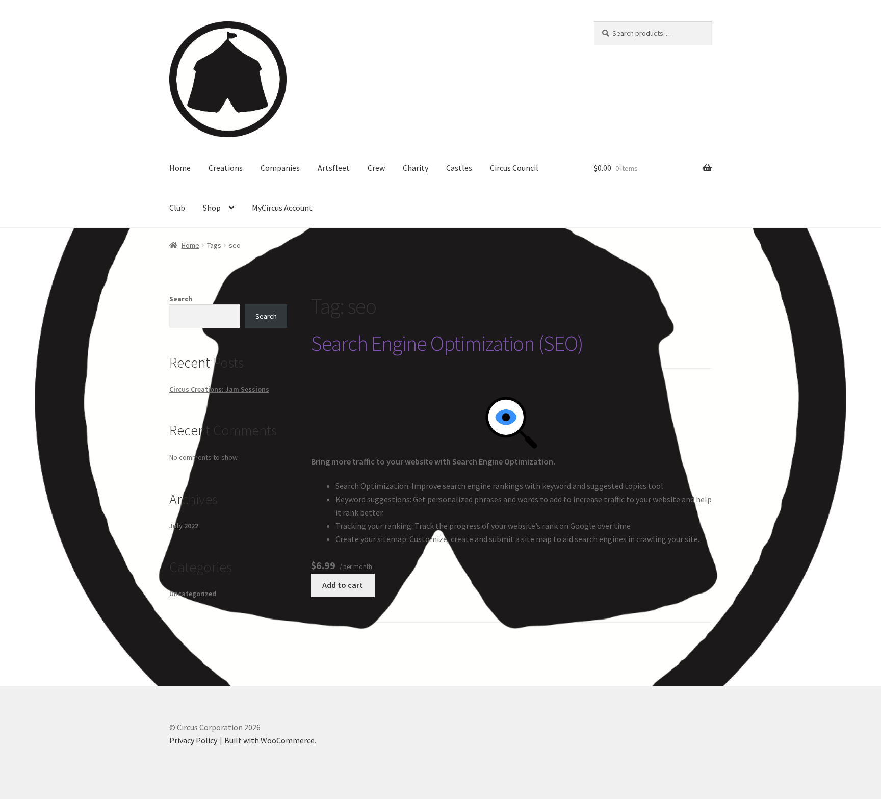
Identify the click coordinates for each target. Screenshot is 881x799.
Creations (226, 168)
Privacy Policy (193, 740)
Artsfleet (334, 168)
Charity (415, 168)
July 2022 (183, 525)
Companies (280, 168)
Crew (376, 168)
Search (180, 298)
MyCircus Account (282, 207)
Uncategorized (192, 593)
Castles (459, 168)
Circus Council (514, 168)
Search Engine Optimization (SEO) (447, 343)
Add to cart (342, 585)
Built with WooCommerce (269, 740)
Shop (212, 207)
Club (177, 207)
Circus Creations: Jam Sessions (219, 389)
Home (180, 168)
